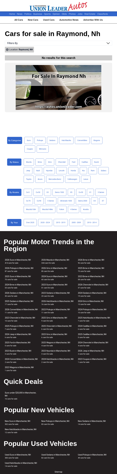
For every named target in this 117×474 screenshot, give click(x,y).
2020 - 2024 (45, 223)
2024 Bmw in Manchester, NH (18, 286)
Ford (73, 162)
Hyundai (49, 171)
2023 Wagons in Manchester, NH (19, 369)
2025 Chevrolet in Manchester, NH (56, 327)
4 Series (73, 209)
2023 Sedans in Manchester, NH (55, 294)
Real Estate (90, 14)
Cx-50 (38, 192)
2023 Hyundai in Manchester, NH (55, 352)
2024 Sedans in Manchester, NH (92, 294)
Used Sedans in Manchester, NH (55, 456)
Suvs (29, 140)
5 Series (51, 201)
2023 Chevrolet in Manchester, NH (20, 319)
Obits (64, 14)
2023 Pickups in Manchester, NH (55, 311)
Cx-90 (39, 201)
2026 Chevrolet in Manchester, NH (93, 286)
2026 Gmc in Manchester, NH (54, 269)
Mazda (29, 162)
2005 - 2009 (76, 223)
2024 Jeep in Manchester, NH (18, 335)
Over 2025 (30, 223)
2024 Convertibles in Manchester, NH (21, 360)
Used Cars (49, 19)
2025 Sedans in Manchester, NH (19, 302)
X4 (94, 201)
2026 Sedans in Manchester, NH (19, 294)
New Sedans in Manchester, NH (92, 422)
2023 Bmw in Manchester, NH (91, 278)
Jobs (80, 14)
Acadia (86, 209)
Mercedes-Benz (55, 179)
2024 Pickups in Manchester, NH (92, 311)
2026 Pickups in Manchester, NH (19, 269)
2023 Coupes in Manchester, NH (92, 360)
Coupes (30, 149)
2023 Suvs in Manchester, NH (54, 286)
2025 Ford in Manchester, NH (17, 344)
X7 (103, 201)
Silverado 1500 (66, 201)
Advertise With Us (93, 19)
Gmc (50, 162)
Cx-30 (81, 192)
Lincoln (61, 171)
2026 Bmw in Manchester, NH (91, 261)
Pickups (40, 140)
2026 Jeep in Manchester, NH (91, 352)
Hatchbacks (66, 140)
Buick (96, 162)
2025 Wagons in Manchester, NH (55, 344)
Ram (93, 171)
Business (38, 14)
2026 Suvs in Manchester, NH (18, 261)
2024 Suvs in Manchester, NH (54, 278)
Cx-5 (28, 192)
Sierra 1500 (59, 192)
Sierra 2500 (82, 201)
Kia (83, 171)
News (19, 14)
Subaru (103, 171)
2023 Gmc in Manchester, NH (54, 335)
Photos (72, 14)
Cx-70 (28, 201)
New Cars (33, 19)
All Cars (18, 19)
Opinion (56, 14)
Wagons (96, 140)
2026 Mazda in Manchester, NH (55, 261)
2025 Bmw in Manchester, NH (91, 269)
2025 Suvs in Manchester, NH (18, 278)
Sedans (52, 140)
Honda (73, 171)
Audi (38, 171)
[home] (58, 5)
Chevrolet (62, 162)
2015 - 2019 (60, 223)
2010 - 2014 (91, 223)
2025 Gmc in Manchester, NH (54, 319)
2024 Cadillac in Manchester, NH (92, 327)
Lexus (85, 179)
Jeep (28, 171)
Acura (40, 179)
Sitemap (58, 472)
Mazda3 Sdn (31, 209)
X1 (90, 192)
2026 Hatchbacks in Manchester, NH (57, 302)
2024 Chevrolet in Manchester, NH (93, 344)
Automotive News (68, 19)
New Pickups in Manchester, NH (55, 422)
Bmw (40, 162)
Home (12, 14)
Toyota (28, 179)
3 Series (101, 192)
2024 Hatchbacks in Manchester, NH (57, 360)
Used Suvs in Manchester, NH (18, 456)
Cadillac (85, 162)
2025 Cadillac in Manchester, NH (92, 335)
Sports (47, 14)
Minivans (42, 149)
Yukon (61, 209)
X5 (71, 192)
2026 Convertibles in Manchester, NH (21, 311)
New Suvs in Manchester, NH (17, 422)
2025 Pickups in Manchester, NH (19, 327)
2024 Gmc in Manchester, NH (91, 302)
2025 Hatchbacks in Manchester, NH (94, 319)
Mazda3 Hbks (47, 209)
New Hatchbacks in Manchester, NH (20, 431)
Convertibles (82, 140)
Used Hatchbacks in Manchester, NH (21, 464)
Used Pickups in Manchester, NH (92, 456)
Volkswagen (72, 179)
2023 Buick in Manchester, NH (18, 352)
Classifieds (102, 14)
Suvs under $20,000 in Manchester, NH (20, 396)
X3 (48, 192)
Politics (27, 14)
